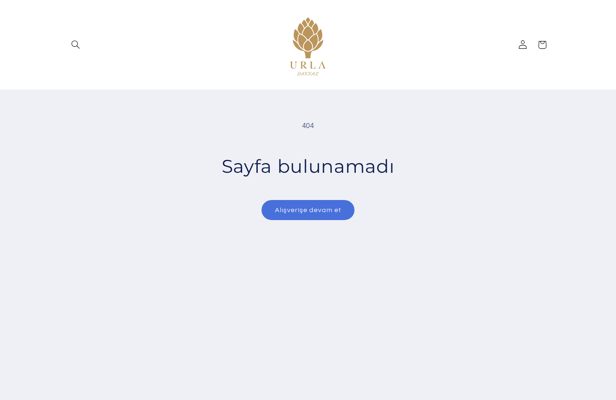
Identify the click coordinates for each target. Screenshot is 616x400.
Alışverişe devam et (308, 210)
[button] (75, 44)
